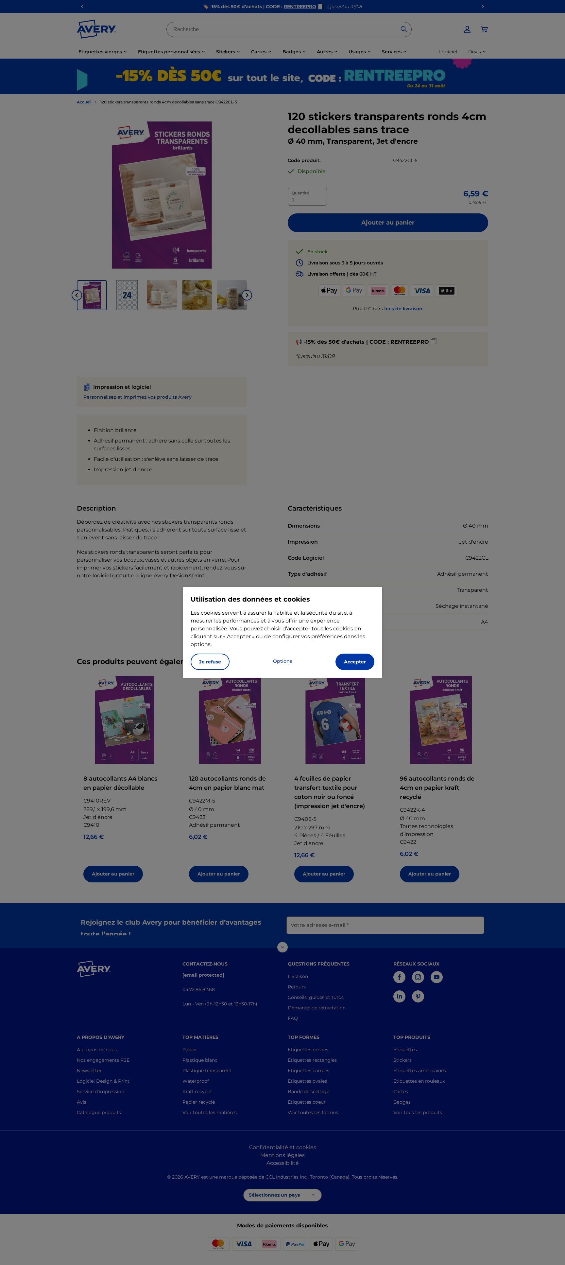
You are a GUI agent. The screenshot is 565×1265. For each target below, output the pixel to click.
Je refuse (210, 662)
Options (282, 661)
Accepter (355, 662)
